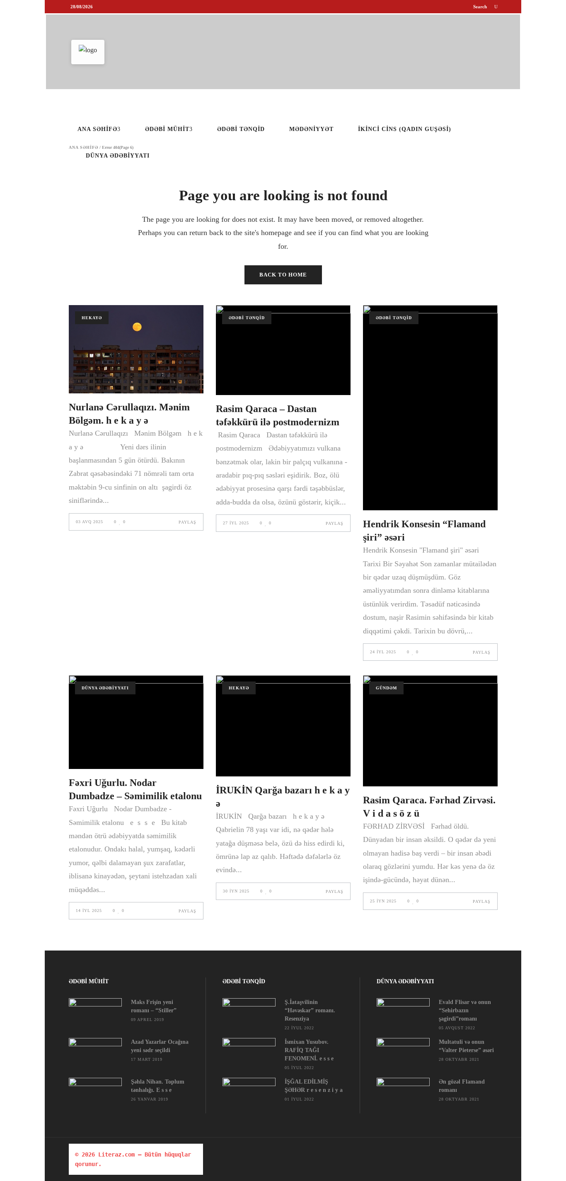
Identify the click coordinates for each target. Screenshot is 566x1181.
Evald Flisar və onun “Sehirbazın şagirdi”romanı (465, 1010)
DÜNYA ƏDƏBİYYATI (105, 688)
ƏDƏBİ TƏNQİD (247, 317)
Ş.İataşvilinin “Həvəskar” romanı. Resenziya (310, 1010)
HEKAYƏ (92, 317)
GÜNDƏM (386, 688)
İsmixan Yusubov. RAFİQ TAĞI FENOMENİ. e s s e (309, 1050)
